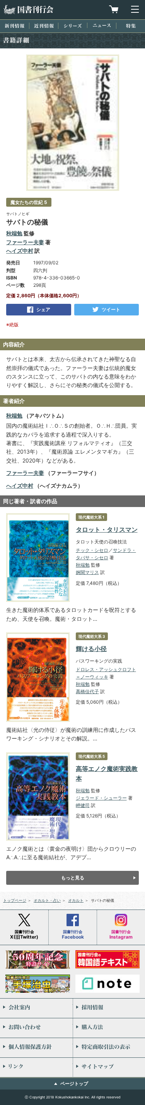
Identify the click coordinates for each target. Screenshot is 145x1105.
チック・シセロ (92, 550)
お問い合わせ (36, 1028)
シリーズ (73, 26)
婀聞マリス (87, 572)
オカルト (76, 900)
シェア (43, 309)
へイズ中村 (19, 250)
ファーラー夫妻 (25, 242)
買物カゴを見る (113, 9)
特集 (131, 26)
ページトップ (74, 1083)
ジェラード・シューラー (101, 798)
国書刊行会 (28, 9)
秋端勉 (14, 233)
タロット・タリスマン (107, 529)
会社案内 (36, 1008)
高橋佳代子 (87, 691)
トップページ (14, 900)
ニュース (102, 25)
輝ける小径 (91, 649)
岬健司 (83, 805)
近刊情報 (44, 26)
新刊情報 (14, 26)
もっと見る (72, 878)
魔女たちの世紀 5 (28, 202)
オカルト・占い (47, 900)
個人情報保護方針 (36, 1047)
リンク (36, 1067)
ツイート (111, 309)
